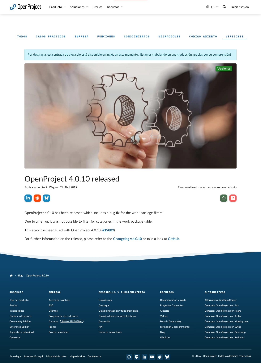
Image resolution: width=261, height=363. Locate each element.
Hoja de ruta (105, 300)
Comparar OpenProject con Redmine (224, 337)
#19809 (108, 230)
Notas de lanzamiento (110, 332)
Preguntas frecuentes (172, 305)
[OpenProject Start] (25, 7)
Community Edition (20, 321)
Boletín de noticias (58, 332)
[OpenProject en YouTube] (152, 357)
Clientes (53, 311)
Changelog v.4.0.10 (127, 239)
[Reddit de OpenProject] (160, 357)
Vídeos (164, 316)
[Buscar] (224, 7)
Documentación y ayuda (173, 300)
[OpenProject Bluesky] (167, 357)
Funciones (106, 36)
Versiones (235, 36)
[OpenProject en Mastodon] (137, 357)
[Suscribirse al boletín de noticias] (223, 198)
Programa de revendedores (63, 316)
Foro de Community (171, 321)
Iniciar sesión (240, 7)
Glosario (164, 311)
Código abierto (203, 36)
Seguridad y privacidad (22, 332)
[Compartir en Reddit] (37, 198)
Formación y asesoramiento (175, 327)
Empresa (81, 36)
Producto (56, 7)
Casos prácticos (51, 36)
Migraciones (169, 36)
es (212, 7)
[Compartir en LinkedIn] (28, 198)
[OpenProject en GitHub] (129, 357)
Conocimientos (137, 36)
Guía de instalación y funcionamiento (118, 311)
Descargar (104, 305)
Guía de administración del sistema (117, 316)
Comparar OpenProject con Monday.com (227, 321)
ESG (51, 305)
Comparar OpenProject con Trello (223, 316)
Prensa (52, 327)
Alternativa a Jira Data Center (221, 300)
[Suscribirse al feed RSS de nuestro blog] (233, 198)
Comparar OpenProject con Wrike (223, 327)
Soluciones (77, 7)
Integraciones (17, 311)
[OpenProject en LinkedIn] (144, 357)
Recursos (113, 7)
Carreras (53, 321)
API (101, 327)
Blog (20, 275)
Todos (22, 36)
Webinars (165, 337)
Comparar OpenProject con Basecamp (225, 332)
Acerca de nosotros (59, 300)
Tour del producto (19, 300)
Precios (14, 305)
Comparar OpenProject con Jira (221, 305)
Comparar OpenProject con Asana (223, 311)
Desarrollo (104, 321)
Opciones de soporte (21, 316)
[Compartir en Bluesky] (46, 198)
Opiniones (15, 337)
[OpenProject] (12, 275)
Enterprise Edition (19, 327)
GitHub (173, 239)
